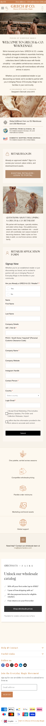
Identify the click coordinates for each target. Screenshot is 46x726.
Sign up (7, 694)
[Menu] (2, 7)
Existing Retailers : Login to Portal (23, 174)
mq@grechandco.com (23, 547)
